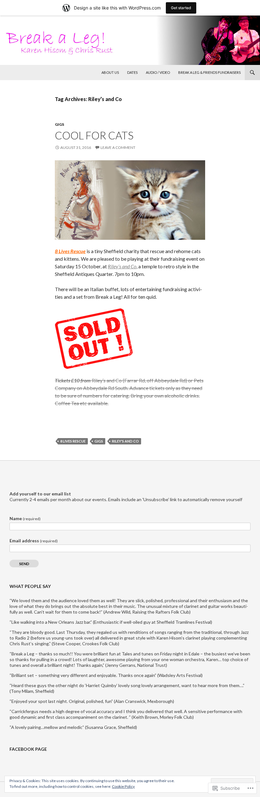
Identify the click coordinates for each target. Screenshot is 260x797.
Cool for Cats (94, 135)
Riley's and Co (125, 441)
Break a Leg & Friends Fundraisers (209, 72)
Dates (132, 72)
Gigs (59, 124)
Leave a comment (118, 147)
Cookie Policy (123, 786)
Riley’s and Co (122, 266)
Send (24, 563)
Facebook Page (28, 749)
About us (110, 72)
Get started (181, 7)
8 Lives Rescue (70, 251)
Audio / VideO (158, 72)
